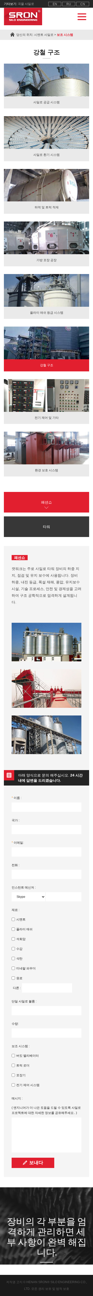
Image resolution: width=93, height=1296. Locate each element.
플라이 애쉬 (24, 929)
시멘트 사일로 (43, 35)
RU (68, 4)
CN (82, 4)
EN (55, 4)
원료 (19, 978)
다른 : (17, 988)
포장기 (21, 1075)
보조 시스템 (65, 35)
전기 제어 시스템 (28, 1085)
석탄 (19, 958)
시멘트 (21, 919)
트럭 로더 (22, 1065)
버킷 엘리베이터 (27, 1056)
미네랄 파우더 (26, 968)
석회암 (21, 939)
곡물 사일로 (26, 4)
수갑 (19, 949)
